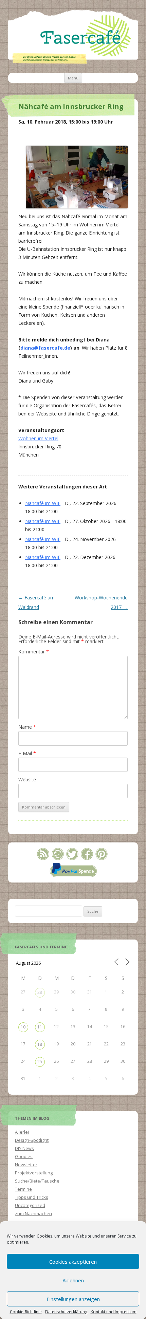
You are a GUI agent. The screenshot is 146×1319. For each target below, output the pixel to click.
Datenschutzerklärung (66, 1312)
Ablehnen (73, 1280)
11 (39, 1027)
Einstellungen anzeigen (73, 1299)
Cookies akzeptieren (73, 1261)
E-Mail (27, 753)
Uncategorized (30, 1205)
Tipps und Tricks (31, 1197)
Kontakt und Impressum (113, 1312)
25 (39, 1061)
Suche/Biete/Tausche (37, 1181)
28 (39, 992)
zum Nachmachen (33, 1213)
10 (23, 1027)
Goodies (24, 1156)
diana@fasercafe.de (45, 348)
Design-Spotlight (32, 1140)
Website (27, 779)
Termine (23, 1189)
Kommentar (33, 651)
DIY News (24, 1148)
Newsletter (26, 1165)
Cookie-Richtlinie (26, 1312)
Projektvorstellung (34, 1173)
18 (39, 1044)
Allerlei (22, 1132)
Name (27, 727)
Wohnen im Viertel (38, 438)
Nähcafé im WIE (42, 503)
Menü (73, 77)
